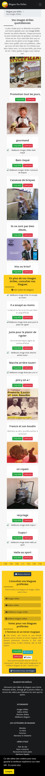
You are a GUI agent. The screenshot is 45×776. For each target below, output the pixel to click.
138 (5, 564)
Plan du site (22, 747)
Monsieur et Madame (22, 735)
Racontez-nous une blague (23, 671)
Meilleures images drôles (17, 612)
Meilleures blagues (22, 717)
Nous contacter (22, 749)
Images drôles (13, 598)
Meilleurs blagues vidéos (17, 618)
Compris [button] (8, 771)
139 (11, 564)
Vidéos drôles (13, 605)
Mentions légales (22, 754)
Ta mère (22, 730)
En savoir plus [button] (14, 765)
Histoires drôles (22, 714)
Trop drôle (20, 99)
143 (34, 564)
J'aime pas (31, 99)
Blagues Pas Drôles (17, 4)
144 (39, 564)
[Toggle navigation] (40, 4)
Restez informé (23, 574)
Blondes (22, 728)
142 (28, 564)
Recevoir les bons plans (22, 752)
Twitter (28, 657)
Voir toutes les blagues (23, 289)
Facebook (28, 652)
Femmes (22, 733)
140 (16, 564)
